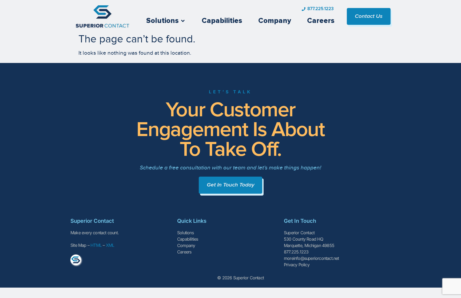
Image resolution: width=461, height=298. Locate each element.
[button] (166, 20)
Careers (184, 252)
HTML (96, 245)
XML (110, 245)
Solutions (185, 232)
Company (186, 245)
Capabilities (187, 239)
